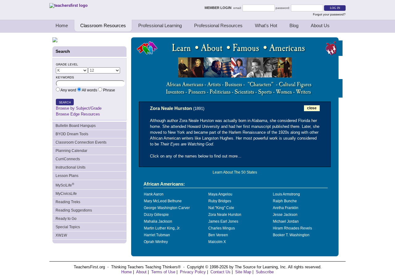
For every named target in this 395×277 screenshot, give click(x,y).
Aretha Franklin (285, 208)
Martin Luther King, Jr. (162, 228)
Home (62, 25)
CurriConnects (68, 159)
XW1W (61, 235)
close (312, 108)
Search (65, 102)
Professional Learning (160, 25)
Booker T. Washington (291, 235)
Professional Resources (218, 25)
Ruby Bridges (219, 201)
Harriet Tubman (157, 235)
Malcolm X (217, 242)
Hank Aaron (154, 194)
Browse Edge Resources (78, 114)
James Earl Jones (223, 221)
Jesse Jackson (285, 214)
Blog (293, 25)
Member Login (219, 8)
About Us (320, 25)
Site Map (243, 272)
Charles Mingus (221, 228)
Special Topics (68, 227)
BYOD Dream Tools (72, 134)
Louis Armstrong (286, 194)
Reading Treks (68, 202)
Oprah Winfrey (156, 242)
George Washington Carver (167, 208)
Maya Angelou (220, 194)
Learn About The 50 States (235, 172)
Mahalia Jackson (158, 221)
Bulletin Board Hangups (76, 126)
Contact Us (220, 272)
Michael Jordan (286, 221)
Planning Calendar (71, 151)
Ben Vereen (218, 235)
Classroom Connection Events (81, 142)
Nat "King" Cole (221, 208)
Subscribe (265, 272)
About (141, 272)
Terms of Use (163, 272)
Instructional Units (70, 167)
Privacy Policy (193, 272)
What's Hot (266, 25)
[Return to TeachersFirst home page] (68, 5)
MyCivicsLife (66, 193)
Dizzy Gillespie (156, 214)
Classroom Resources (103, 25)
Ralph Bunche (285, 201)
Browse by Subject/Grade (79, 108)
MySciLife (65, 184)
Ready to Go (66, 218)
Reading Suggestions (74, 210)
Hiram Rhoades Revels (292, 228)
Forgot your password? (329, 14)
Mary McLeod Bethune (163, 201)
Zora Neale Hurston (224, 214)
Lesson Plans (67, 176)
